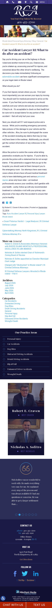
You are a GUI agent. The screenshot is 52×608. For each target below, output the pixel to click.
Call (13, 2)
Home (7, 2)
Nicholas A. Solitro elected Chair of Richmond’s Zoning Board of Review (24, 253)
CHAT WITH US (13, 605)
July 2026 (9, 285)
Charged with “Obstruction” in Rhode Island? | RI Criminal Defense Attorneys (25, 266)
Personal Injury (11, 313)
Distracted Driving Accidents (20, 354)
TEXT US (39, 605)
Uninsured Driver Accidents (16, 318)
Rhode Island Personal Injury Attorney (16, 41)
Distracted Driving (12, 303)
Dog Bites (9, 306)
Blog (34, 41)
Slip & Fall (12, 364)
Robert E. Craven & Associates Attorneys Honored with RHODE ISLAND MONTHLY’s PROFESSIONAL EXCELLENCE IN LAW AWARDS (26, 246)
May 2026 (9, 290)
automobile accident (10, 77)
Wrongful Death (11, 321)
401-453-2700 (26, 22)
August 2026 (10, 283)
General (40, 41)
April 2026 (9, 293)
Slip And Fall (10, 316)
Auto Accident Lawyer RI (16, 214)
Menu (42, 2)
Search (31, 2)
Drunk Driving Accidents (15, 308)
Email (19, 2)
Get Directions (26, 559)
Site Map (21, 580)
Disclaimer (30, 580)
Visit (25, 2)
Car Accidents (11, 301)
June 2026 (9, 288)
